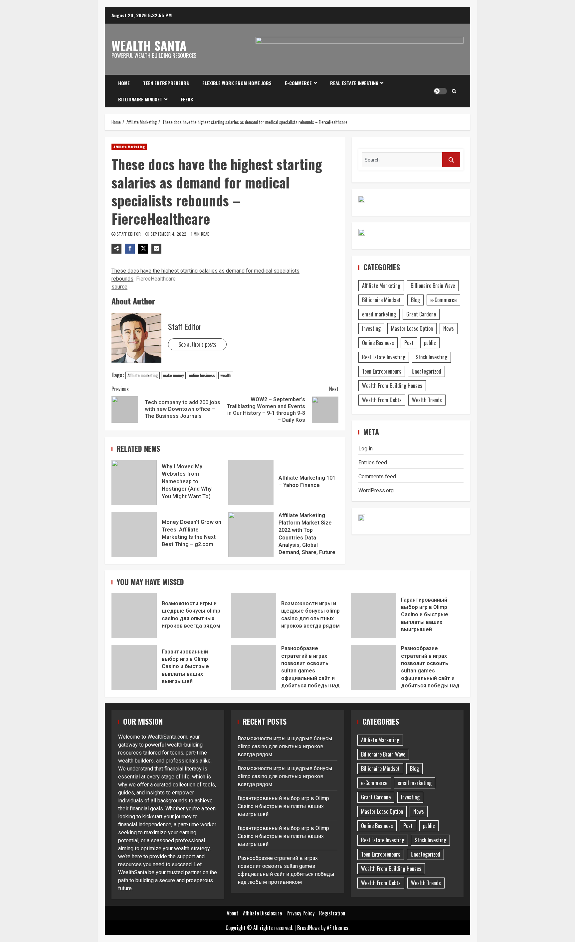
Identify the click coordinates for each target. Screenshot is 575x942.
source (119, 287)
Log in (365, 448)
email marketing (379, 314)
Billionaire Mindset (140, 99)
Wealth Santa (149, 45)
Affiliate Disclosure (262, 913)
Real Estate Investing (354, 82)
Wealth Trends (427, 400)
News (448, 328)
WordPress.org (376, 490)
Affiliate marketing (142, 375)
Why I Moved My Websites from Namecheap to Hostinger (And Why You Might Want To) (134, 482)
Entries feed (372, 462)
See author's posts (197, 344)
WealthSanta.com (167, 737)
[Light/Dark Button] (440, 91)
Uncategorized (426, 371)
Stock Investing (431, 357)
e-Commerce (298, 82)
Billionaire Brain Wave (433, 286)
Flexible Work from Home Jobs (237, 82)
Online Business (378, 343)
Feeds (187, 99)
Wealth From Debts (382, 400)
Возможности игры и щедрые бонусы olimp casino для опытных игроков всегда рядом (134, 615)
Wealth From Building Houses (392, 386)
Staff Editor (129, 234)
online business (202, 375)
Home (124, 82)
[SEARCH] (451, 159)
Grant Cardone (421, 314)
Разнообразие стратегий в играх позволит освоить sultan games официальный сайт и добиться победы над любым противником (253, 667)
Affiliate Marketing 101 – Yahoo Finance (251, 482)
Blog (415, 300)
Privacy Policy (300, 913)
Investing (371, 328)
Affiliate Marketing (129, 146)
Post (409, 343)
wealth (225, 375)
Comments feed (377, 476)
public (430, 343)
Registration (332, 913)
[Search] (454, 91)
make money (173, 375)
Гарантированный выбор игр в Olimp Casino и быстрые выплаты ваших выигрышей (373, 615)
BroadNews (308, 928)
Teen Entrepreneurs (166, 82)
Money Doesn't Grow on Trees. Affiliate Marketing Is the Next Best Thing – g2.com (134, 534)
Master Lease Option (412, 328)
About (232, 913)
